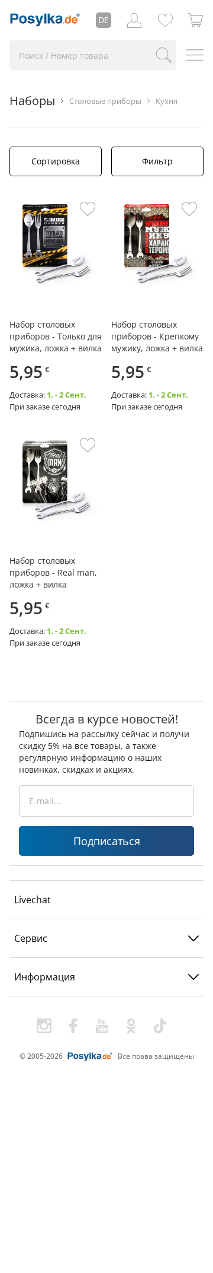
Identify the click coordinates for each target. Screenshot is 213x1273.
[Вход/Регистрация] (134, 20)
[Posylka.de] (44, 20)
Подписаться (106, 841)
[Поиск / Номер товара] (163, 55)
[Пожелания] (165, 20)
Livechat (32, 899)
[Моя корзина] (196, 20)
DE (103, 20)
